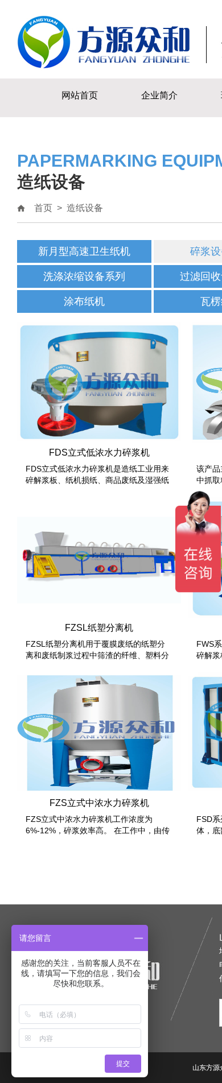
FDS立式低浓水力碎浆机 (99, 452)
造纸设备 (85, 208)
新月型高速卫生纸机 (84, 251)
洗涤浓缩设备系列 (84, 276)
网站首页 (79, 95)
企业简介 (159, 95)
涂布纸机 (84, 301)
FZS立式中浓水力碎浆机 (99, 803)
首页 (43, 208)
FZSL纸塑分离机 (99, 628)
